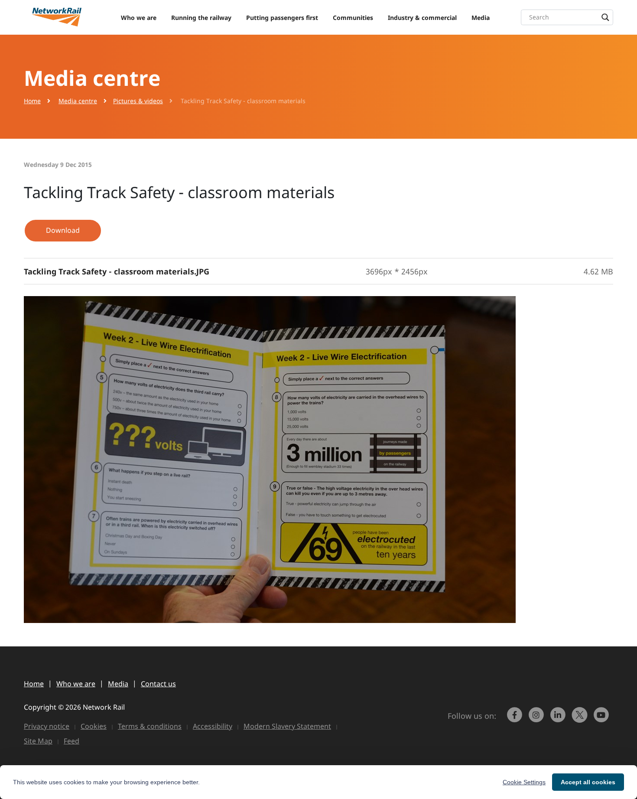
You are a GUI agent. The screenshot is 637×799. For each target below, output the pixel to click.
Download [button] (63, 230)
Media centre (77, 101)
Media (480, 17)
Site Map (38, 741)
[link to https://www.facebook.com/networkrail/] (515, 719)
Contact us (158, 683)
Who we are (138, 17)
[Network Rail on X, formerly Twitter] (581, 719)
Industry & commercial (422, 17)
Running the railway (201, 17)
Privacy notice (46, 726)
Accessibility (212, 726)
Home (32, 101)
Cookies (94, 726)
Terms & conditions (150, 726)
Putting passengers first (282, 17)
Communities (353, 17)
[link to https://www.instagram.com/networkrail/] (537, 719)
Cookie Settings (524, 782)
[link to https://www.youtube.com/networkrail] (602, 719)
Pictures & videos (138, 101)
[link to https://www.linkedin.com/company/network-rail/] (559, 719)
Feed (71, 741)
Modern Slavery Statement (287, 726)
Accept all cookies (588, 782)
